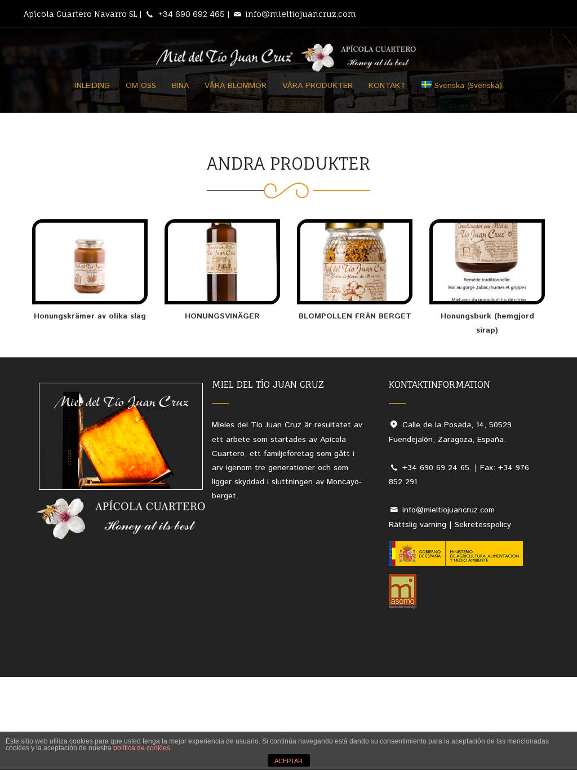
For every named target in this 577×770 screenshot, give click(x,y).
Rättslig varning (419, 524)
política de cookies (141, 748)
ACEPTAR (288, 761)
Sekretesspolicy (483, 524)
